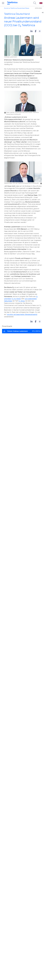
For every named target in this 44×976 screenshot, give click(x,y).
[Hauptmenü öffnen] (3, 3)
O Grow (22, 301)
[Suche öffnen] (35, 3)
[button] (31, 31)
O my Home (16, 299)
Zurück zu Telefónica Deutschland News (16, 8)
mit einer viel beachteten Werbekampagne (22, 314)
